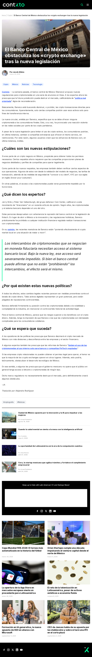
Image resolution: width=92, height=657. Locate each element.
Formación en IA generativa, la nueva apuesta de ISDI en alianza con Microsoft (21, 630)
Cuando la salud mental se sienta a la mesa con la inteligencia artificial (50, 429)
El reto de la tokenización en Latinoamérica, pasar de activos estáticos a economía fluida (64, 590)
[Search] (81, 4)
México (15, 84)
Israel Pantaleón (26, 419)
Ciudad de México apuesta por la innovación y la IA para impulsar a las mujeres (50, 414)
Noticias (25, 84)
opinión (11, 229)
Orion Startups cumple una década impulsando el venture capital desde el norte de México (68, 551)
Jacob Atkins (18, 72)
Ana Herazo (25, 453)
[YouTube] (54, 511)
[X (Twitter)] (46, 511)
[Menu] (87, 4)
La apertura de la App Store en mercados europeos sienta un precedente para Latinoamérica (19, 590)
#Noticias (21, 402)
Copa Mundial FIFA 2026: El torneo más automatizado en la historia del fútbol (22, 549)
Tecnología (37, 84)
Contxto (5, 92)
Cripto (10, 15)
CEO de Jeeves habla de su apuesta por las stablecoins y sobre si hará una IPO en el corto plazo (68, 630)
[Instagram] (41, 511)
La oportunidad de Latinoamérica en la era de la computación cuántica (50, 446)
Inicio (4, 15)
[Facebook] (37, 511)
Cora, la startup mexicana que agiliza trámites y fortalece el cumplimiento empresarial (52, 463)
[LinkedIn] (50, 511)
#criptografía (8, 402)
